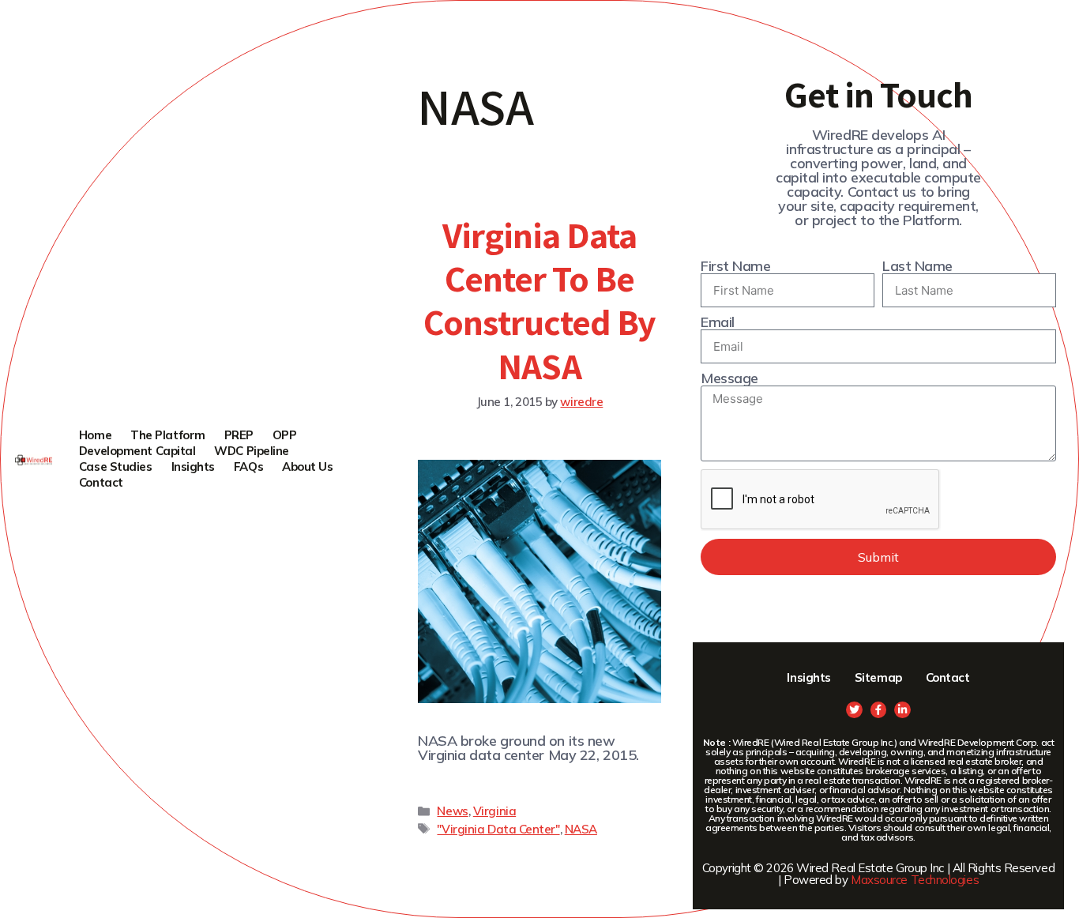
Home (95, 434)
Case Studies (115, 466)
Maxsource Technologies (915, 879)
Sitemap (878, 677)
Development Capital (137, 450)
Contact (101, 482)
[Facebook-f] (878, 710)
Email (718, 322)
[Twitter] (854, 710)
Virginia (494, 810)
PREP (239, 434)
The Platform (167, 434)
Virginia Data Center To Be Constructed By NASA (539, 300)
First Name (736, 266)
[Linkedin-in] (902, 710)
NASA (581, 829)
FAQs (248, 466)
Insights (193, 466)
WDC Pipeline (251, 450)
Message (729, 378)
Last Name (917, 266)
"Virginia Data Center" (498, 829)
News (452, 810)
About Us (307, 466)
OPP (285, 434)
